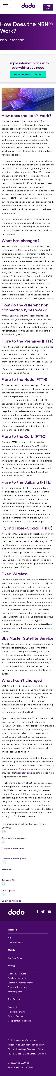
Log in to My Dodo (11, 901)
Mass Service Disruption (19, 1045)
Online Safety (29, 1054)
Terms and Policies (35, 1049)
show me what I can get (28, 74)
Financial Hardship (17, 1049)
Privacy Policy (38, 1045)
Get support (8, 890)
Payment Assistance (17, 987)
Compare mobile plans (14, 858)
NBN (10, 938)
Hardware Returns (16, 1012)
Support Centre (15, 1016)
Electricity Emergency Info (20, 983)
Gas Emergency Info (17, 978)
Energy (11, 965)
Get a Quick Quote (17, 974)
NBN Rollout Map (15, 942)
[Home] (28, 4)
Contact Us (13, 1007)
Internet (12, 929)
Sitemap (42, 1054)
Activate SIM (8, 880)
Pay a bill (6, 869)
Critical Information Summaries (22, 1040)
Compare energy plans (14, 838)
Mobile (11, 950)
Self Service (14, 999)
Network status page (23, 773)
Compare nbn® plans (13, 848)
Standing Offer (15, 992)
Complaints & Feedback (19, 1021)
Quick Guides (14, 1054)
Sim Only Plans (15, 958)
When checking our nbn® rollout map (21, 316)
